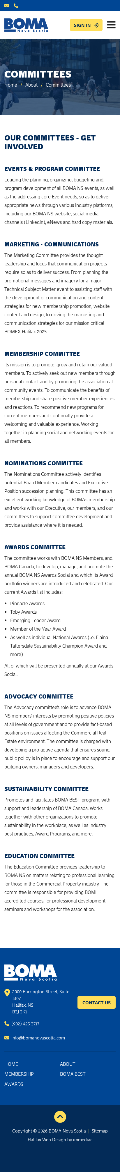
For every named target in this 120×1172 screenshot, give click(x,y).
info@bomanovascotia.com (37, 1037)
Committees (58, 84)
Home (10, 84)
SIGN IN (82, 25)
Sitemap (100, 1130)
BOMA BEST (73, 1073)
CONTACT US (96, 1002)
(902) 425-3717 (24, 1023)
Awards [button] (13, 1083)
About (31, 84)
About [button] (67, 1063)
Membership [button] (19, 1073)
